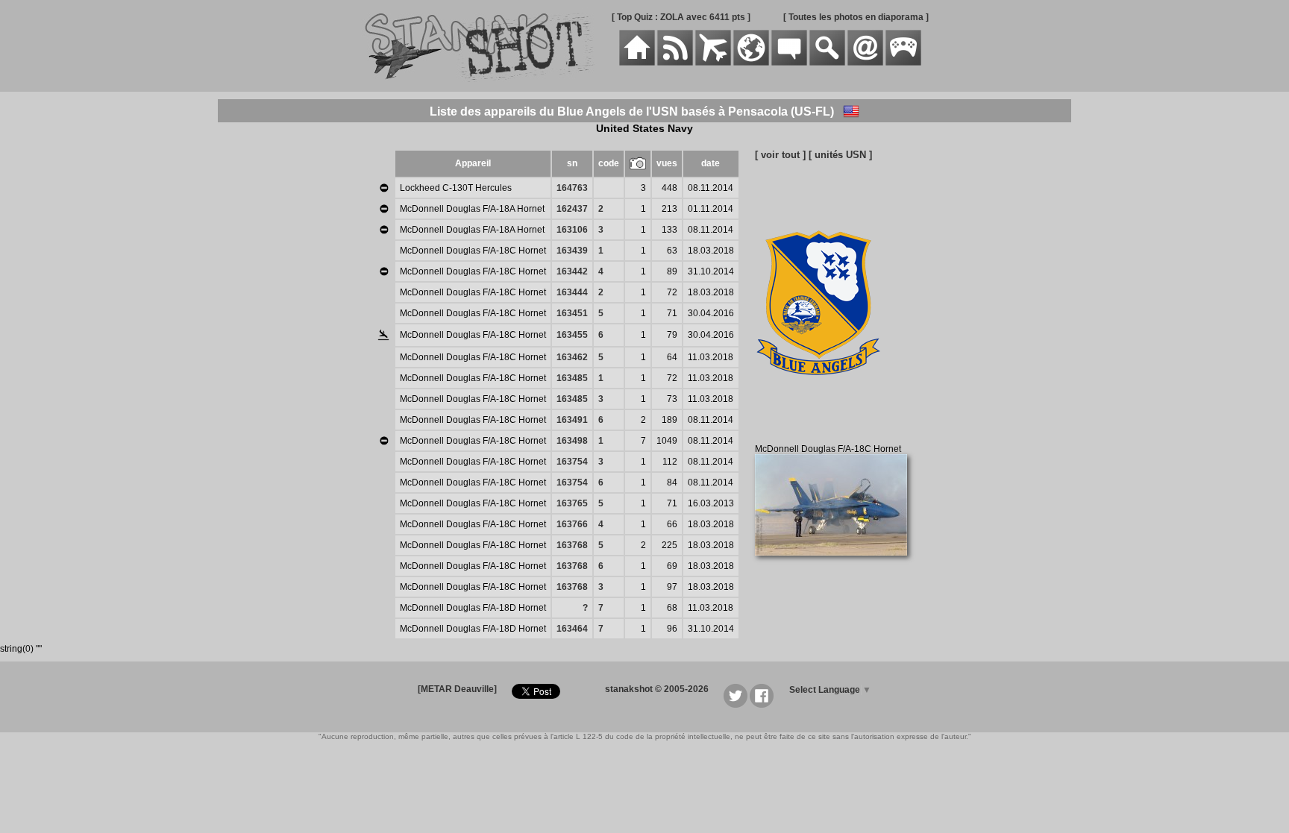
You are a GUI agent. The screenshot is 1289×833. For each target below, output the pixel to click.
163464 (572, 628)
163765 (572, 503)
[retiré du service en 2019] (384, 188)
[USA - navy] (851, 111)
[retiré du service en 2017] (384, 209)
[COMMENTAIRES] (789, 62)
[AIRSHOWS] (751, 62)
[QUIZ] (903, 62)
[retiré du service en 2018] (384, 271)
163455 (572, 335)
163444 (572, 292)
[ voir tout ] (780, 154)
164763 (572, 188)
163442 (572, 271)
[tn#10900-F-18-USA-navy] (836, 564)
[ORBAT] (713, 62)
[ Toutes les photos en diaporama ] (856, 17)
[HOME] (637, 62)
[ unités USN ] (840, 154)
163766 (572, 524)
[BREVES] (675, 62)
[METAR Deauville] (457, 689)
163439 (572, 250)
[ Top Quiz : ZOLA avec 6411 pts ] (681, 17)
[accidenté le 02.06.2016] (383, 336)
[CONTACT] (865, 62)
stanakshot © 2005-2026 (657, 689)
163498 (572, 441)
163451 (572, 313)
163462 (572, 357)
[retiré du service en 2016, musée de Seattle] (384, 229)
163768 (572, 545)
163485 (572, 378)
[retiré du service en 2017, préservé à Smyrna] (384, 441)
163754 (572, 461)
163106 (572, 229)
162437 (572, 209)
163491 (572, 420)
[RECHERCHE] (827, 62)
